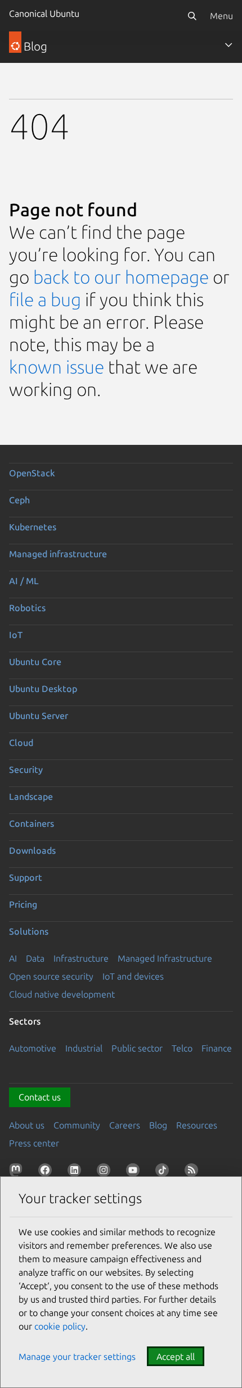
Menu (221, 16)
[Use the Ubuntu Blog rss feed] (194, 1172)
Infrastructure (81, 958)
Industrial (83, 1048)
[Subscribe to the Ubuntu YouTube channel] (135, 1172)
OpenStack (32, 473)
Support (25, 877)
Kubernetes (32, 527)
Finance (216, 1048)
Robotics (27, 608)
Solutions (28, 931)
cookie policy (60, 1326)
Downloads (32, 850)
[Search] (192, 15)
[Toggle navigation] (228, 44)
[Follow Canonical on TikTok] (164, 1172)
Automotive (32, 1048)
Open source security (51, 976)
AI (13, 958)
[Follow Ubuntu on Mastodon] (18, 1172)
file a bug (45, 299)
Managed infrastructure (58, 554)
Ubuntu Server (38, 716)
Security (26, 769)
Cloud (21, 743)
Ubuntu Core (35, 662)
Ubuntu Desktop (43, 689)
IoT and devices (133, 976)
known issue (56, 367)
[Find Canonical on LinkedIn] (77, 1172)
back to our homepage (121, 277)
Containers (31, 823)
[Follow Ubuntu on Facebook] (47, 1172)
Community (76, 1125)
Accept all (175, 1356)
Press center (34, 1143)
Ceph (19, 500)
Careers (124, 1125)
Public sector (137, 1048)
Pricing (23, 904)
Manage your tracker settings (77, 1356)
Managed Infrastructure (165, 958)
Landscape (31, 796)
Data (35, 958)
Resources (196, 1125)
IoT (16, 635)
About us (26, 1125)
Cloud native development (62, 994)
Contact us (40, 1097)
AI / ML (24, 581)
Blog (158, 1125)
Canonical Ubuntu (44, 13)
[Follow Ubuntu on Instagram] (106, 1172)
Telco (182, 1048)
